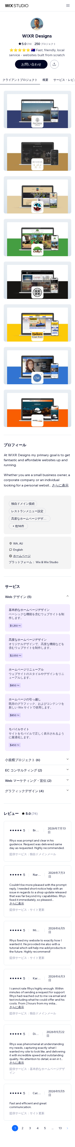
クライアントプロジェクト (20, 80)
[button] (37, 109)
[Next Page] (67, 1128)
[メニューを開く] (67, 5)
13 (60, 1128)
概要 (45, 80)
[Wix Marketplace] (16, 5)
